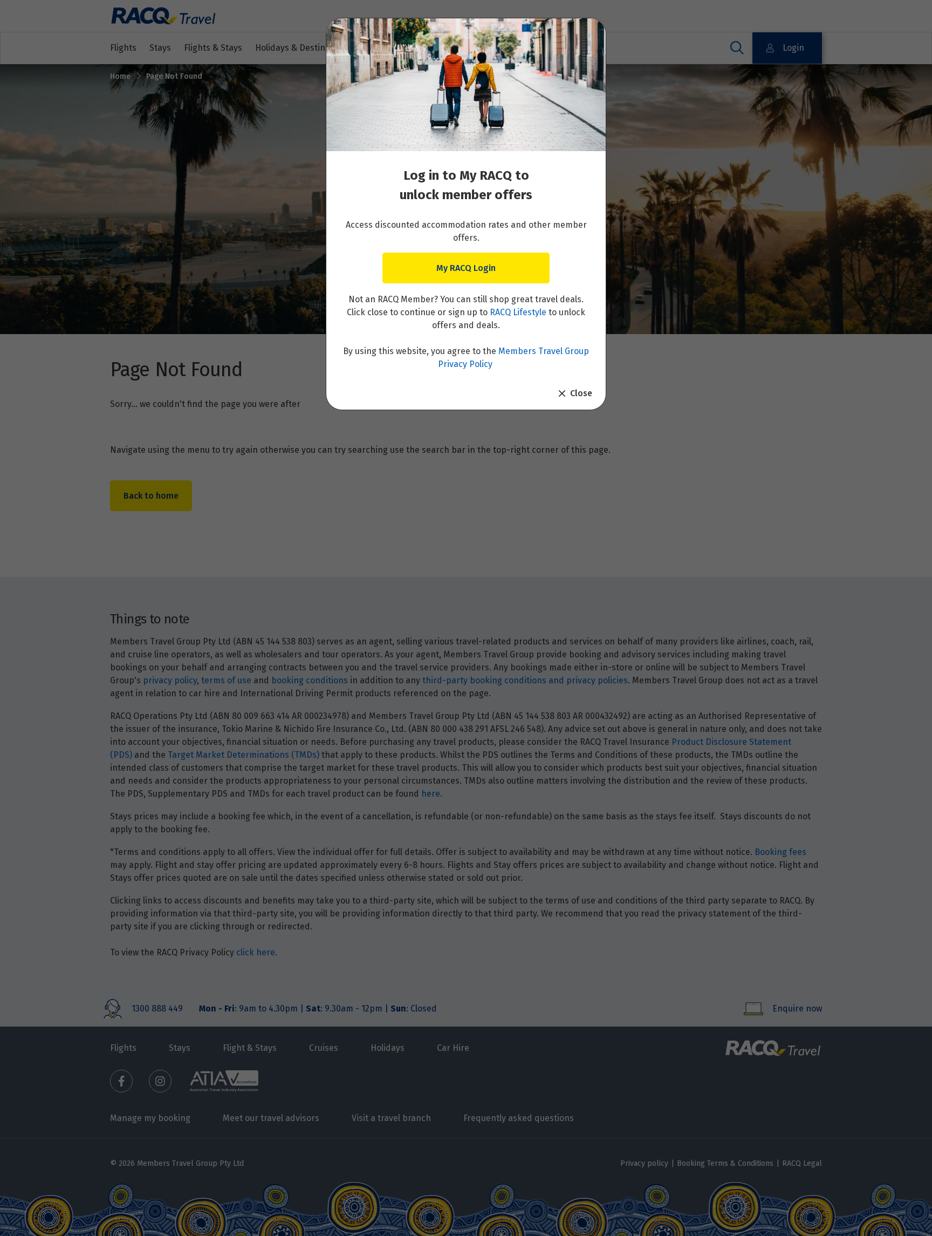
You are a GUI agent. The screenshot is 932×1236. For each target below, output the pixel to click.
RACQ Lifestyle (518, 312)
